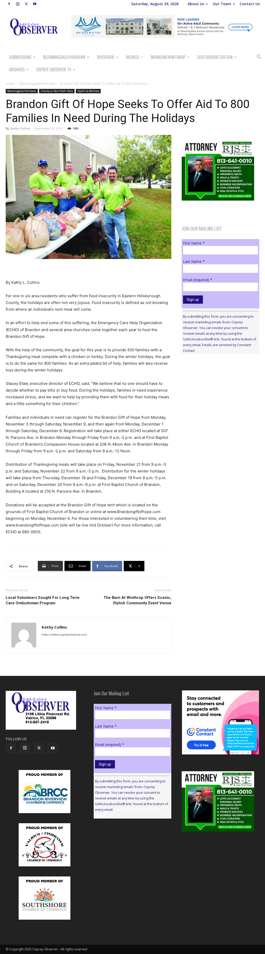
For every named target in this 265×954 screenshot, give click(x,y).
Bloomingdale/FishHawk (64, 57)
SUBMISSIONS (20, 57)
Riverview (105, 57)
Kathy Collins (20, 128)
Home (10, 83)
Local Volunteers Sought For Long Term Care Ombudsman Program (42, 600)
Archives (17, 69)
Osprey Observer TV (53, 69)
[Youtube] (35, 4)
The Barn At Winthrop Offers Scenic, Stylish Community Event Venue (137, 600)
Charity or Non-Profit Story (57, 91)
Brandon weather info (220, 405)
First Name (194, 243)
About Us (196, 3)
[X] (26, 4)
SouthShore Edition (215, 57)
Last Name (194, 261)
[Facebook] (9, 4)
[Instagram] (17, 4)
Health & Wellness (88, 91)
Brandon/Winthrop (168, 57)
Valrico (132, 57)
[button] (259, 57)
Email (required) (197, 279)
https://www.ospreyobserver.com (64, 634)
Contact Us (250, 3)
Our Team (222, 3)
